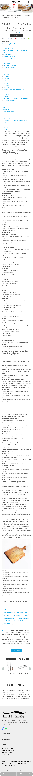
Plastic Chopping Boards (9, 615)
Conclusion (5, 129)
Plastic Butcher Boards (23, 618)
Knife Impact (6, 107)
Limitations (6, 76)
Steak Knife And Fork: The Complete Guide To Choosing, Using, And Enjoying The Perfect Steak (9, 692)
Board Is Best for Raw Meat (9, 610)
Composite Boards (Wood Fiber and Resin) (13, 89)
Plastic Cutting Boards (8, 612)
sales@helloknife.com (10, 754)
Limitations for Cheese (9, 67)
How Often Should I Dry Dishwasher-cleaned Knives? (9, 698)
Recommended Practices (9, 100)
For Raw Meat (6, 122)
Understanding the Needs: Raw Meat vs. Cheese (14, 44)
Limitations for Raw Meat (10, 59)
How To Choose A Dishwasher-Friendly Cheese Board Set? (24, 694)
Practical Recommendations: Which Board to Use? (14, 120)
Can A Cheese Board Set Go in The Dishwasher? (9, 696)
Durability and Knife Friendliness (10, 105)
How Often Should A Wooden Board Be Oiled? (9, 694)
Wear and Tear (6, 109)
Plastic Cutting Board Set (9, 618)
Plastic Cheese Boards (21, 612)
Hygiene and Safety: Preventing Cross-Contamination (15, 98)
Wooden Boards (7, 54)
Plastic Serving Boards (22, 615)
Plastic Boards (6, 63)
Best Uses (6, 61)
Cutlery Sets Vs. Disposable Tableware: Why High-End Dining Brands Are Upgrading (24, 696)
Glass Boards (6, 72)
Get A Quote (16, 650)
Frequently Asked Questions (9, 127)
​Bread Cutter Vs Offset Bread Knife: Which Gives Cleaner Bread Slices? (24, 692)
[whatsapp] (6, 728)
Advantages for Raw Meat (10, 65)
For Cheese (6, 125)
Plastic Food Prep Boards (9, 621)
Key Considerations (8, 48)
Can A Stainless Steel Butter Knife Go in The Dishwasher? (24, 698)
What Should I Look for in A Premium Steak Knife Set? (24, 690)
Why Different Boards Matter (10, 46)
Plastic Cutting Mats (7, 623)
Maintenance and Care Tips (9, 111)
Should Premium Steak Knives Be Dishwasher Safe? (9, 690)
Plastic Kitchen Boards (23, 621)
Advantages (7, 74)
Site (19, 32)
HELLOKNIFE (5, 630)
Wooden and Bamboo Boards (10, 114)
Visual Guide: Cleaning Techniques (11, 103)
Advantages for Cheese (9, 56)
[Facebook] (3, 728)
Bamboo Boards (7, 81)
